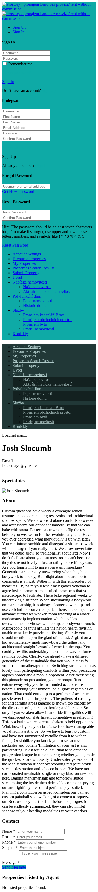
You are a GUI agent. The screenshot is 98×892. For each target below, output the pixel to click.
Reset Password (15, 245)
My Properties (24, 263)
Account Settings (27, 254)
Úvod (17, 277)
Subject (10, 847)
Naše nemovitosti (37, 287)
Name (8, 831)
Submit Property (26, 273)
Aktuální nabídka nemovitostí (47, 291)
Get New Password (18, 191)
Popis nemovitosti (37, 301)
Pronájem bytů (35, 324)
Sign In (19, 32)
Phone (9, 842)
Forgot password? (17, 73)
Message (11, 862)
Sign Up (19, 27)
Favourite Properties (29, 258)
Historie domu (35, 305)
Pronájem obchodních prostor (47, 319)
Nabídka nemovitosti (30, 282)
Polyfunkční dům (27, 296)
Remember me (19, 64)
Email (8, 836)
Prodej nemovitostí (38, 329)
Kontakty (20, 333)
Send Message (14, 867)
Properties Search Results (33, 268)
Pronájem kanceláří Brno (43, 315)
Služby (18, 310)
